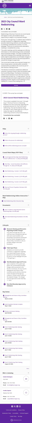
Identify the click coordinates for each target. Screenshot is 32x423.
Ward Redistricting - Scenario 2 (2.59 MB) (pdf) (16, 176)
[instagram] (20, 406)
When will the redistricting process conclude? (16, 145)
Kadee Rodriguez (8, 377)
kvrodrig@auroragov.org (13, 385)
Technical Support (24, 413)
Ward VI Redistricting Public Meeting (13, 362)
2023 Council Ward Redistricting (16, 97)
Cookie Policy (13, 416)
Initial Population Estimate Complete (14, 304)
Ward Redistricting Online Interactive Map (15, 196)
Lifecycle (5, 225)
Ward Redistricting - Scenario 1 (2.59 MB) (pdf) (16, 171)
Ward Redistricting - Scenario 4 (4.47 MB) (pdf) (16, 182)
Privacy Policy (21, 410)
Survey (16, 85)
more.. (28, 368)
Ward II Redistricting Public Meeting (13, 334)
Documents (6, 205)
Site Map (20, 416)
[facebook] (12, 406)
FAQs (4, 129)
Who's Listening (8, 373)
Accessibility (15, 413)
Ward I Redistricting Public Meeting (13, 327)
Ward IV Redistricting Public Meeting (13, 348)
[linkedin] (17, 406)
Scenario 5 (4, 79)
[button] (2, 29)
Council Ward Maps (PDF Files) (13, 152)
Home (5, 17)
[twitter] (15, 406)
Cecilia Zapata (7, 390)
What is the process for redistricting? (14, 140)
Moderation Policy (6, 413)
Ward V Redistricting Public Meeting (13, 355)
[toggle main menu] (30, 5)
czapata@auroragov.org (13, 398)
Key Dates (6, 292)
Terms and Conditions (11, 410)
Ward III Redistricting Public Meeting (13, 341)
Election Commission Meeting (12, 311)
